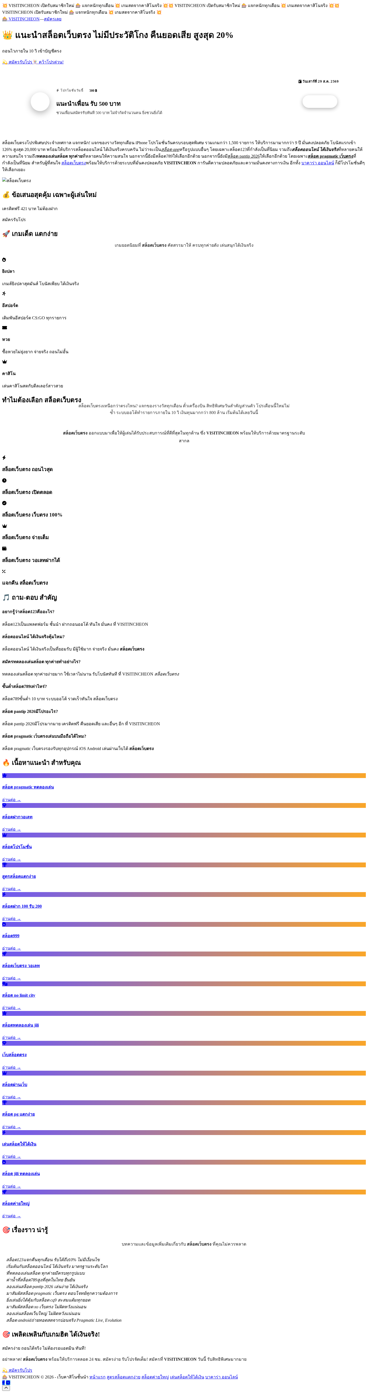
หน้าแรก (97, 1377)
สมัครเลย (52, 19)
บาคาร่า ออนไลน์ (317, 163)
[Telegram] (8, 1382)
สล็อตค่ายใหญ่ (155, 1377)
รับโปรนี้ (323, 102)
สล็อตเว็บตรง (73, 163)
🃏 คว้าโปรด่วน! (48, 62)
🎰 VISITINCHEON (21, 19)
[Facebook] (3, 1382)
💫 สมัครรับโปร (17, 62)
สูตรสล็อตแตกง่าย (123, 1377)
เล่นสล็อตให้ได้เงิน (187, 1377)
